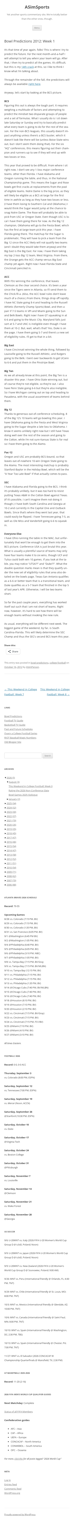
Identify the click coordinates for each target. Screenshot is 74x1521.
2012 (11, 859)
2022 (11, 816)
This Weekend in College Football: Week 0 (30, 786)
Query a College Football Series (20, 733)
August (14, 782)
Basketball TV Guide (14, 724)
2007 (11, 880)
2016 (11, 841)
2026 (11, 777)
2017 (11, 837)
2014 (11, 850)
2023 (11, 812)
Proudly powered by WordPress (20, 1514)
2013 (11, 854)
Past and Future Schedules (18, 729)
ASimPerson (32, 667)
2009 (11, 871)
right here (34, 84)
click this (18, 1458)
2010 (11, 867)
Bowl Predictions (13, 716)
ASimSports (37, 7)
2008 (11, 876)
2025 (11, 803)
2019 (11, 829)
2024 (11, 807)
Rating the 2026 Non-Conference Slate (29, 790)
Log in (7, 1480)
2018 (11, 833)
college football (58, 662)
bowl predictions (39, 662)
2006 (11, 884)
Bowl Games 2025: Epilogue (23, 794)
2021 (11, 820)
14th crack (27, 67)
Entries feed (10, 1484)
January (14, 799)
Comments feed (12, 1488)
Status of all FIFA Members (18, 1411)
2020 (11, 824)
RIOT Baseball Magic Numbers (20, 737)
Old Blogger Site (12, 742)
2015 (11, 846)
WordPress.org (12, 1493)
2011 (11, 863)
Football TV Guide (13, 720)
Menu (37, 27)
